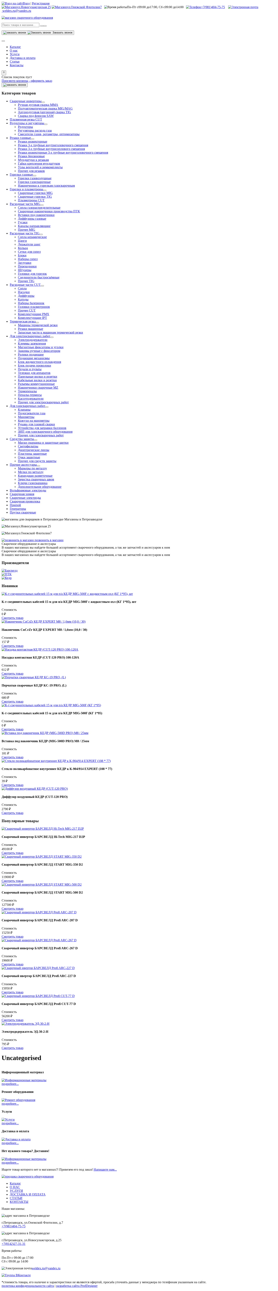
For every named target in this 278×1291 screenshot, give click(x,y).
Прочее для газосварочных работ (41, 435)
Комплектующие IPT (32, 317)
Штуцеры (24, 270)
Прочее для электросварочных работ (43, 402)
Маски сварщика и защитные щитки (43, 442)
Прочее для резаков (31, 171)
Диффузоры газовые (32, 218)
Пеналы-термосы (30, 395)
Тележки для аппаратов (34, 373)
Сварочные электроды (25, 497)
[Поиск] (41, 26)
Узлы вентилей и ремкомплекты (40, 167)
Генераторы (18, 508)
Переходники (27, 266)
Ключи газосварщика (32, 483)
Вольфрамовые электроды (28, 490)
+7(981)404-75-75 (213, 7)
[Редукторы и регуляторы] (45, 124)
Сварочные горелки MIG (35, 193)
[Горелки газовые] (34, 175)
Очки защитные (29, 457)
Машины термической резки (38, 325)
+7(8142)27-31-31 (13, 1244)
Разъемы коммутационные (36, 384)
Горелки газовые (21, 174)
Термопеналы (27, 391)
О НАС (15, 1187)
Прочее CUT (27, 310)
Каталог (15, 47)
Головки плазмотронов (34, 306)
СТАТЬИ (16, 1198)
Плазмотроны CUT (31, 200)
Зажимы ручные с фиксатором (39, 351)
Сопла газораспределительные (39, 207)
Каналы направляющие (34, 226)
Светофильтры (28, 446)
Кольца (23, 248)
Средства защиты (22, 439)
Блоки (22, 255)
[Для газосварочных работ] (46, 407)
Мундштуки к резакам (33, 160)
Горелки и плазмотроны (26, 189)
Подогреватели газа (31, 413)
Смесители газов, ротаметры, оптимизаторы (49, 134)
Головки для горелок (32, 273)
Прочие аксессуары (23, 464)
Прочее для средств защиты (37, 461)
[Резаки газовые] (32, 139)
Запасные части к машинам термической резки (50, 332)
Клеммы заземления (32, 343)
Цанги (22, 240)
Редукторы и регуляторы (27, 123)
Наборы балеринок (31, 303)
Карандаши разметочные (35, 475)
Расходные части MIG (25, 204)
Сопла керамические (32, 237)
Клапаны (24, 409)
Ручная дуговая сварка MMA (38, 104)
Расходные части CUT (25, 284)
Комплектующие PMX (33, 314)
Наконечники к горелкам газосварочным (46, 185)
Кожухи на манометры (33, 420)
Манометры (26, 417)
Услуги (15, 54)
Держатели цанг (29, 244)
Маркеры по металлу (32, 468)
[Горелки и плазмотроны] (44, 190)
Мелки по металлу (31, 472)
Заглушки (24, 262)
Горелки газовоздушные (34, 178)
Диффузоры (26, 295)
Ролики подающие (31, 354)
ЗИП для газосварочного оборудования (45, 431)
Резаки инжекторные (32, 141)
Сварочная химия (22, 494)
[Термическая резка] (37, 322)
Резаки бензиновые (31, 156)
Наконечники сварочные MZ (38, 387)
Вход (26, 3)
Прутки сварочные (23, 512)
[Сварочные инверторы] (43, 102)
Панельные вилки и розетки (37, 376)
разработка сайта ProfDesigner (76, 1286)
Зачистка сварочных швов (36, 479)
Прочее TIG (26, 281)
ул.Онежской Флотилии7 (84, 7)
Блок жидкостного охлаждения (39, 362)
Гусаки (22, 222)
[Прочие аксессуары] (38, 465)
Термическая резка (23, 321)
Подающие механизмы (34, 358)
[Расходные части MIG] (42, 205)
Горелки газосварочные (34, 182)
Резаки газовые (20, 138)
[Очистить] (45, 26)
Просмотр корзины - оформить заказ (27, 80)
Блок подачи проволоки (34, 365)
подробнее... (10, 1084)
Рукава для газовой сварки (36, 424)
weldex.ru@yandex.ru (46, 1268)
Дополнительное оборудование (39, 486)
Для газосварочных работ (27, 406)
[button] (4, 72)
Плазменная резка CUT (26, 119)
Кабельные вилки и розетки (37, 380)
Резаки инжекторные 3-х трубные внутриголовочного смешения (63, 152)
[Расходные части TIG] (41, 234)
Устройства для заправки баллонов (42, 428)
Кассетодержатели (31, 398)
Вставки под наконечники (36, 215)
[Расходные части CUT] (42, 285)
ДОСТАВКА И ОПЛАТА (28, 1194)
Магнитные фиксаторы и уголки (40, 347)
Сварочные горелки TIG (35, 196)
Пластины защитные (32, 453)
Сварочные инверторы (26, 101)
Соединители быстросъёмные (38, 277)
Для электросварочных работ (30, 336)
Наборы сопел (28, 259)
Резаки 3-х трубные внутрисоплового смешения (51, 149)
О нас (14, 50)
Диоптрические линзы (33, 450)
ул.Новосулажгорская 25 (34, 7)
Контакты (16, 65)
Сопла (22, 288)
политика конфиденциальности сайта (28, 1286)
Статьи (15, 61)
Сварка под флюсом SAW (36, 116)
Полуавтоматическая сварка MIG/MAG (45, 108)
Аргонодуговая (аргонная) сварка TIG (44, 112)
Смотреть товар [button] (12, 618)
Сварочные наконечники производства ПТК (49, 211)
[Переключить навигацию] (3, 41)
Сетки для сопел (29, 251)
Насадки (24, 292)
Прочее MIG (26, 229)
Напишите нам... (105, 1169)
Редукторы (25, 127)
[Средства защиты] (35, 440)
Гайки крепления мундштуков (39, 163)
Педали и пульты (30, 369)
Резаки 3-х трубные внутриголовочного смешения (53, 145)
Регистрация (40, 3)
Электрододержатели (32, 340)
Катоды (23, 299)
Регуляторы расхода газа (35, 130)
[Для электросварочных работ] (52, 337)
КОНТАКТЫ (19, 1201)
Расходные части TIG (24, 233)
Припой (15, 505)
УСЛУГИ (16, 1190)
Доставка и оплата (22, 58)
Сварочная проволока (25, 501)
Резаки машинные (30, 329)
